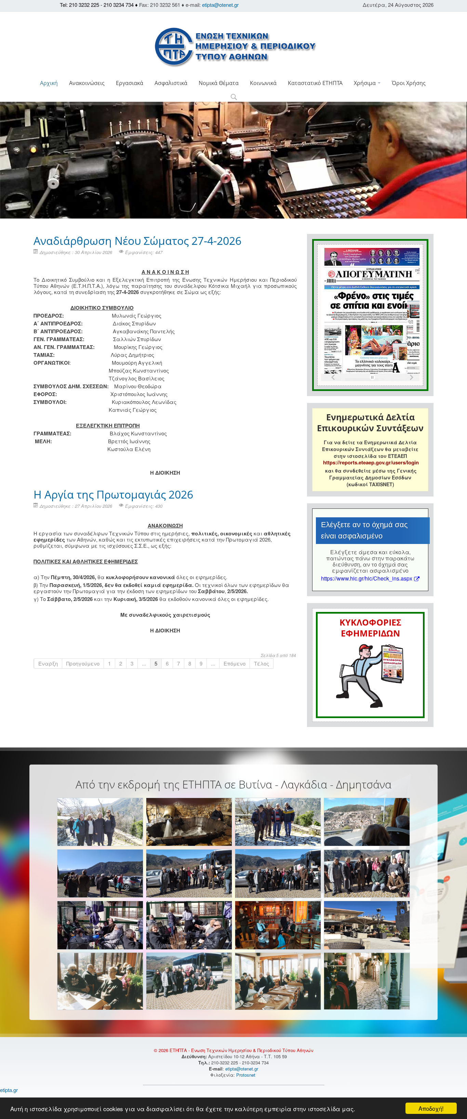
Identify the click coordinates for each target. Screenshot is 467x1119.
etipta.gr (9, 1089)
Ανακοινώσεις (87, 83)
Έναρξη (48, 663)
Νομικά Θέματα (219, 83)
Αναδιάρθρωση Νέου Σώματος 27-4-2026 (137, 240)
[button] (233, 97)
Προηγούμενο (82, 663)
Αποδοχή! (431, 1108)
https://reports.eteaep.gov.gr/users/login (371, 462)
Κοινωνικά (263, 83)
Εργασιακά (129, 83)
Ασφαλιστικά (171, 83)
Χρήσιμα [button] (365, 83)
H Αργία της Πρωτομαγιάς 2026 (113, 494)
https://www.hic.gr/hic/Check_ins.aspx (366, 578)
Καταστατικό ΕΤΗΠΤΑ (315, 83)
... (144, 663)
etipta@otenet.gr (220, 4)
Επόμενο (234, 663)
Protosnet (246, 1075)
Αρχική (49, 83)
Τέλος (261, 663)
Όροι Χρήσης (409, 83)
